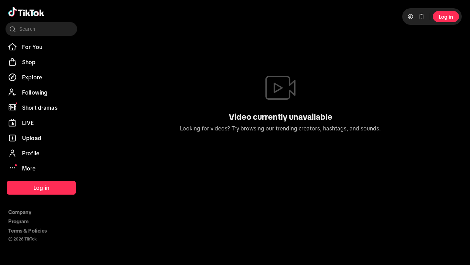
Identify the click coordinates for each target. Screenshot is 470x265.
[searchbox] (41, 29)
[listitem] (41, 47)
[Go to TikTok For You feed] (26, 12)
